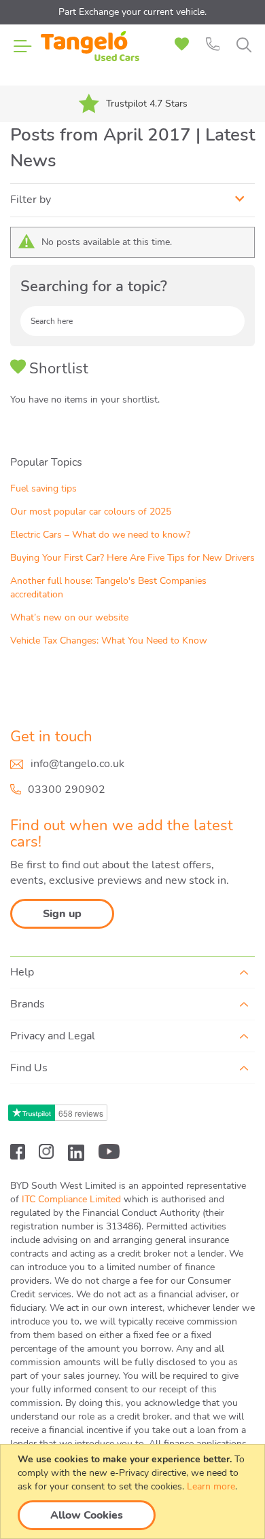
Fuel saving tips (43, 488)
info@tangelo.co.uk (77, 763)
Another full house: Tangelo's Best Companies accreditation (108, 587)
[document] (134, 1491)
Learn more (211, 1486)
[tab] (132, 200)
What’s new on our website (69, 617)
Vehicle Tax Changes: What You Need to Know (108, 640)
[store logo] (90, 54)
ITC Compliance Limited (71, 1199)
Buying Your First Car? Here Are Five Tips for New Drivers (132, 557)
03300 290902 (66, 789)
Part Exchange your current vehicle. (132, 11)
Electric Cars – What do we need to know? (100, 534)
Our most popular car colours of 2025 (90, 511)
